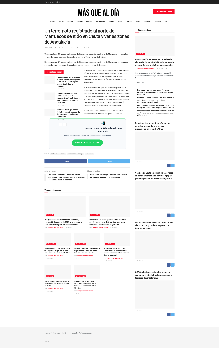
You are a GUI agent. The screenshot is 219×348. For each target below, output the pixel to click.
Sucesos (61, 22)
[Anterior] (60, 124)
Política (52, 22)
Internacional (100, 22)
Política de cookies (85, 333)
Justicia (119, 22)
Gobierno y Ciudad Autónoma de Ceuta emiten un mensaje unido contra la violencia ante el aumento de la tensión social (155, 100)
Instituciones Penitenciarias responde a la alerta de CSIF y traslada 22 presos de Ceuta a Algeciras (154, 225)
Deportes (80, 22)
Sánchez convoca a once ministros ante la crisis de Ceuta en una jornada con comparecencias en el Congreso (155, 113)
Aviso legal (56, 333)
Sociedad (70, 22)
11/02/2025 (48, 48)
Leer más (140, 83)
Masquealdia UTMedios (55, 228)
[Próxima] (64, 124)
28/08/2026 (60, 89)
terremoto (89, 154)
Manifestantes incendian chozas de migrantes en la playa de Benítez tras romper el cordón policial (87, 251)
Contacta (47, 333)
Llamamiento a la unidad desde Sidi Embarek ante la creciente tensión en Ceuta (57, 283)
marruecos (72, 154)
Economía (129, 22)
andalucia (54, 154)
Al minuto (158, 22)
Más (166, 22)
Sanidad (111, 22)
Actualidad (59, 48)
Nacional (89, 22)
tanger (80, 154)
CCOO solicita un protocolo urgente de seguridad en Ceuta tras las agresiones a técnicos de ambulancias (153, 275)
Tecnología (147, 22)
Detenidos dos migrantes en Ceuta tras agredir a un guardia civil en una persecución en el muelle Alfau (57, 251)
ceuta (63, 154)
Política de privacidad (70, 333)
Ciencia (138, 22)
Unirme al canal (164, 11)
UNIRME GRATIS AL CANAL (87, 143)
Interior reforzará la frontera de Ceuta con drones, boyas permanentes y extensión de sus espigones (155, 92)
